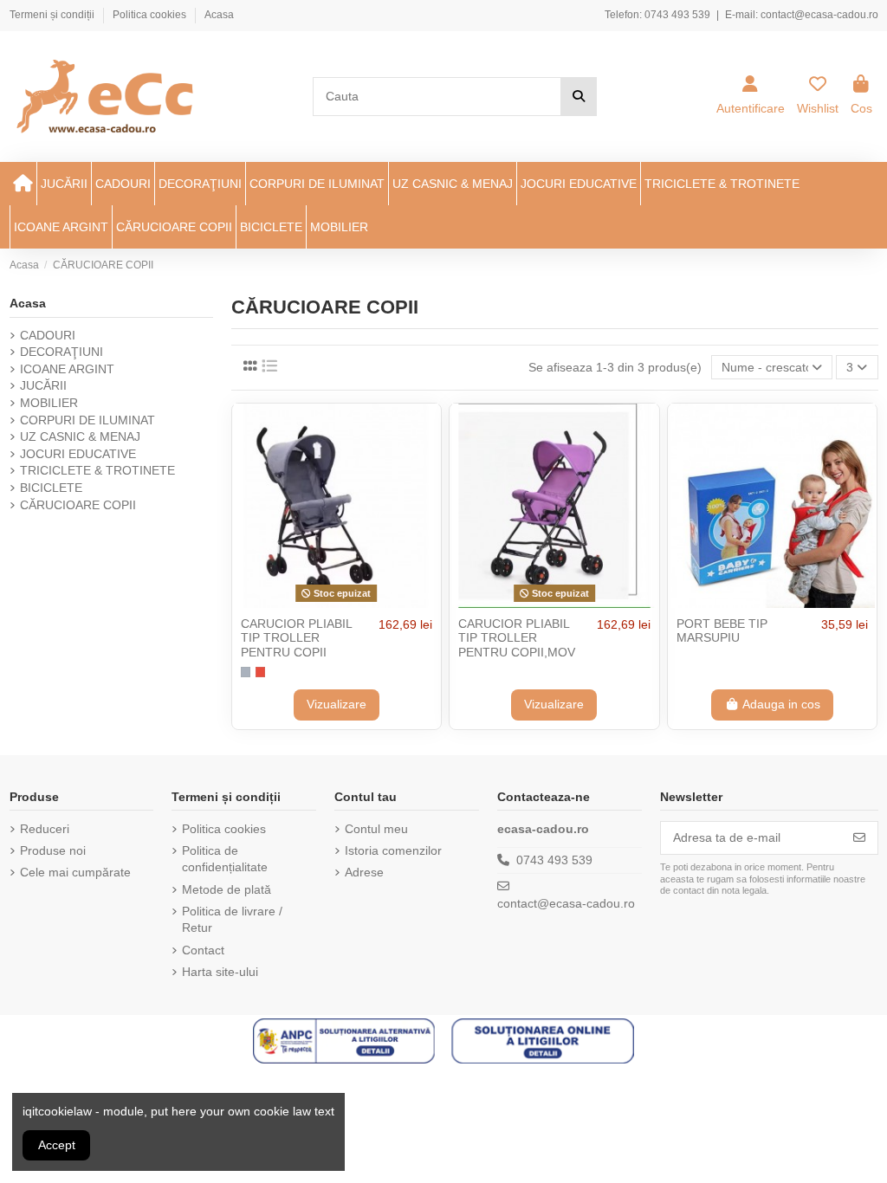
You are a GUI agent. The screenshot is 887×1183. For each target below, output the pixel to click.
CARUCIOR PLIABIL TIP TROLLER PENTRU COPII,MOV (516, 638)
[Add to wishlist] (311, 602)
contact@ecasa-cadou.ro (819, 15)
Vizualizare (336, 704)
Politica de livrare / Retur (232, 919)
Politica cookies (151, 15)
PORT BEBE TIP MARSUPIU (722, 631)
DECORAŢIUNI (61, 352)
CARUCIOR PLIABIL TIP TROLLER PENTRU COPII (296, 638)
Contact (203, 950)
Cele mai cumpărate (75, 872)
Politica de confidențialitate (225, 859)
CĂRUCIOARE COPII (78, 505)
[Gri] (245, 671)
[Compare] (335, 602)
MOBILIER (49, 403)
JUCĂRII (43, 385)
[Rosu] (260, 671)
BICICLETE (51, 488)
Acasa (219, 15)
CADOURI (47, 335)
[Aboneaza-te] (859, 838)
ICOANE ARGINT (67, 369)
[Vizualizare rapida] (360, 602)
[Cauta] (578, 96)
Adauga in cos (781, 704)
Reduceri (44, 829)
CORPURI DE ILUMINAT (87, 420)
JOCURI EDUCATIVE (78, 454)
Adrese (364, 872)
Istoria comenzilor (393, 850)
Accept (56, 1145)
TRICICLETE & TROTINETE (97, 470)
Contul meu (376, 829)
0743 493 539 (677, 15)
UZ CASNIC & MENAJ (80, 436)
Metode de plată (226, 889)
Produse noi (53, 850)
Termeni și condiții (53, 15)
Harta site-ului (220, 972)
